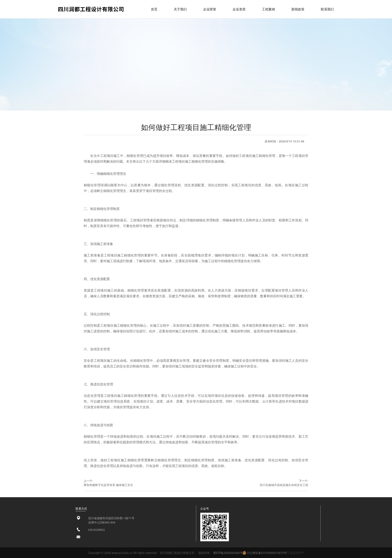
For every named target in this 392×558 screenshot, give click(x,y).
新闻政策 (297, 9)
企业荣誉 (209, 9)
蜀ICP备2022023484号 (228, 553)
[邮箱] (78, 537)
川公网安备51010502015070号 (266, 553)
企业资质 (239, 9)
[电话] (78, 530)
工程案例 (268, 9)
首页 (154, 9)
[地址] (78, 518)
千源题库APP (295, 553)
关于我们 (180, 9)
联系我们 (327, 9)
